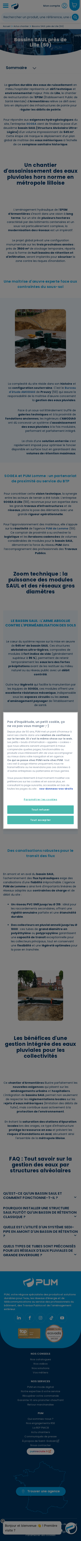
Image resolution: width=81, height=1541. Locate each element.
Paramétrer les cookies (40, 799)
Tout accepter (40, 820)
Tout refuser (40, 809)
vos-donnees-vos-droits (56, 788)
